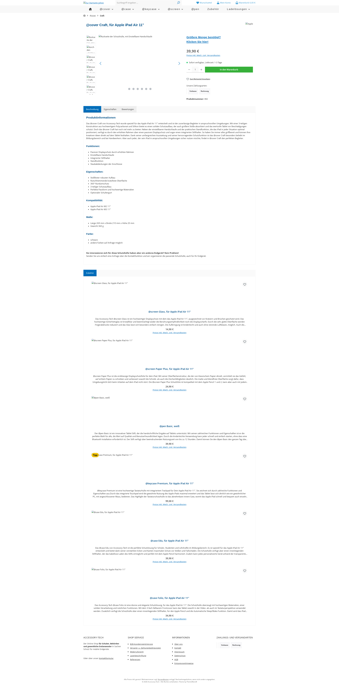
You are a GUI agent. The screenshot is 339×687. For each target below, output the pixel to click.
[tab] (92, 109)
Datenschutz (180, 655)
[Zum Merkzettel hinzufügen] (244, 284)
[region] (133, 65)
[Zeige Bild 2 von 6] (133, 89)
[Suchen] (178, 2)
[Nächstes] (179, 63)
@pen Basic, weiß (169, 426)
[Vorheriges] (101, 63)
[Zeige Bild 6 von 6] (150, 89)
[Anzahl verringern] (189, 70)
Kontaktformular (106, 658)
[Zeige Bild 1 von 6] (129, 89)
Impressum (179, 652)
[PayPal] (186, 91)
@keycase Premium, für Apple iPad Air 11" (170, 483)
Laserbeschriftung (138, 655)
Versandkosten (163, 679)
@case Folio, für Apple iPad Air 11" (169, 598)
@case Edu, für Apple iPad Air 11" (169, 540)
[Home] (90, 9)
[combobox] (145, 2)
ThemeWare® (192, 682)
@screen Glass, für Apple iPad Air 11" (169, 311)
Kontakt (177, 648)
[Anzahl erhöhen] (201, 70)
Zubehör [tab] (90, 273)
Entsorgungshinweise (183, 663)
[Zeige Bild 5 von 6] (146, 89)
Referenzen (135, 659)
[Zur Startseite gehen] (93, 2)
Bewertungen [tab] (128, 109)
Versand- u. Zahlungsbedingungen (145, 648)
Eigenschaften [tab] (110, 109)
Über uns (178, 644)
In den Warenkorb (229, 69)
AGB (176, 659)
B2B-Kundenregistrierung (141, 644)
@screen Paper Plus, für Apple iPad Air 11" (169, 368)
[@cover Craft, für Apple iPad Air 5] (140, 63)
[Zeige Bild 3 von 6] (138, 89)
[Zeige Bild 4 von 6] (142, 89)
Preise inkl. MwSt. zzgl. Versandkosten (203, 55)
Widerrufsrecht (137, 652)
